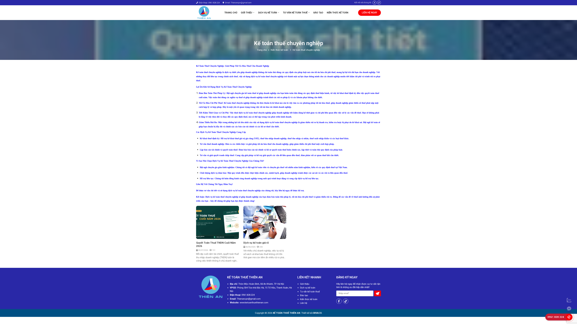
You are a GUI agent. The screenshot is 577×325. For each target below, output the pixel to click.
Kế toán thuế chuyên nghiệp (306, 50)
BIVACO (317, 313)
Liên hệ (303, 303)
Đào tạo (304, 295)
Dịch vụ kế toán (307, 287)
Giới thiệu (304, 284)
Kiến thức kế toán (280, 50)
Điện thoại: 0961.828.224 (209, 3)
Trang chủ (262, 50)
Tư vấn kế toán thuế (310, 291)
